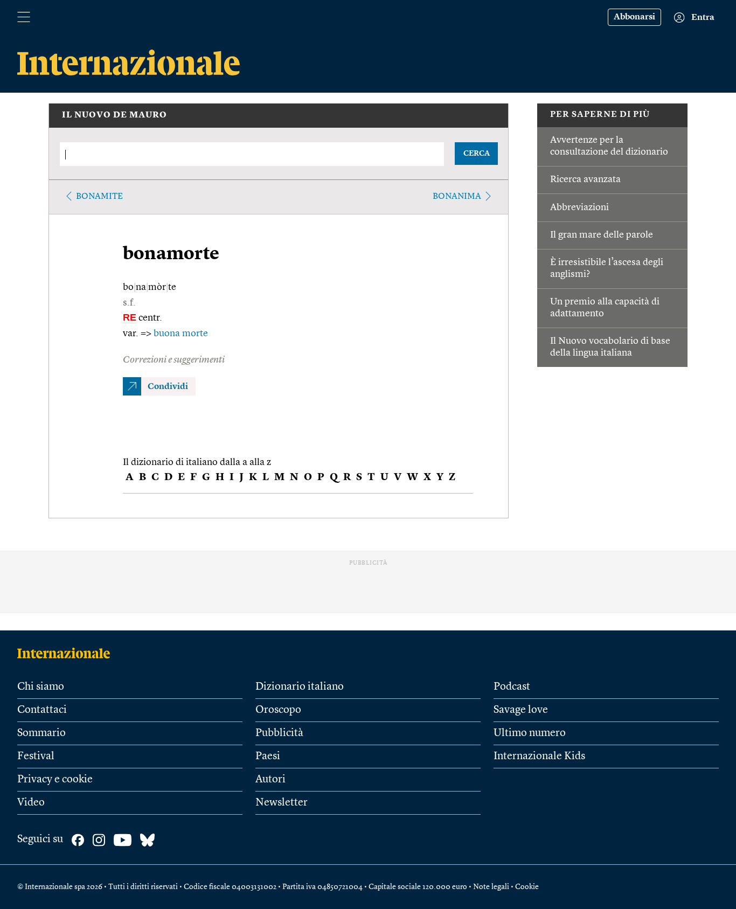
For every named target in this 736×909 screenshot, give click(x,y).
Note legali (491, 887)
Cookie (527, 887)
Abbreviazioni (579, 207)
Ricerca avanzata (585, 179)
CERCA (476, 153)
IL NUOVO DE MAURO (114, 115)
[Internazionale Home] (67, 653)
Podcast (512, 687)
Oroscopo (278, 710)
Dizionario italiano (299, 687)
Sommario (41, 733)
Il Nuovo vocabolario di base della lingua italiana (610, 347)
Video (31, 802)
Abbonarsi (634, 17)
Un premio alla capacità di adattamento (604, 307)
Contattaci (42, 710)
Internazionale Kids (539, 756)
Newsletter (281, 802)
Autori (270, 779)
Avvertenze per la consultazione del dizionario (609, 146)
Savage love (521, 710)
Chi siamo (40, 687)
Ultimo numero (530, 733)
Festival (35, 756)
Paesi (267, 756)
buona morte (181, 333)
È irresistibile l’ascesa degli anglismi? (606, 268)
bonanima (457, 196)
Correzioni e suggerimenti (174, 360)
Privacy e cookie (55, 779)
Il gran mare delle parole (601, 235)
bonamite (99, 196)
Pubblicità (279, 733)
